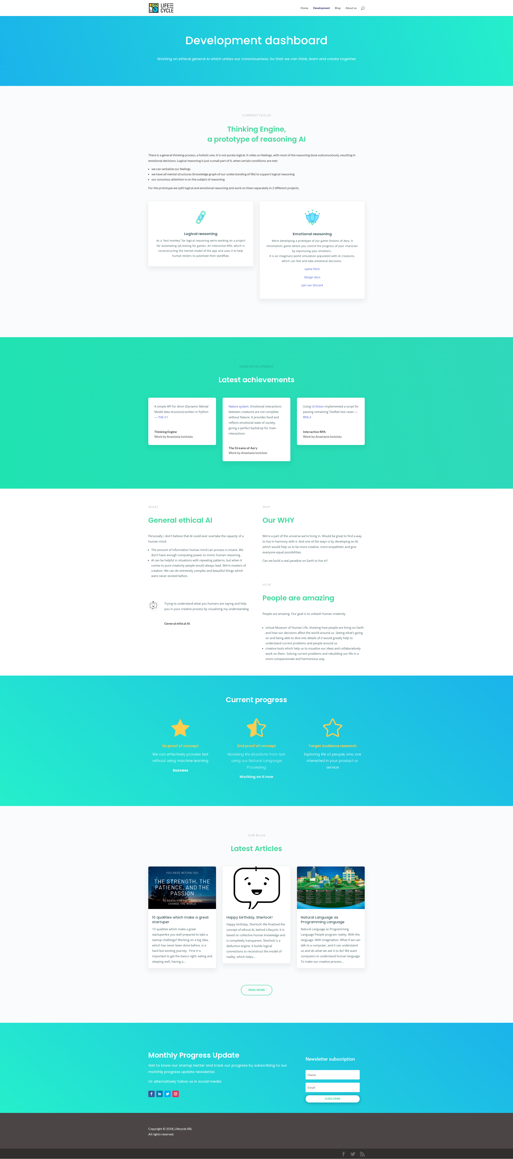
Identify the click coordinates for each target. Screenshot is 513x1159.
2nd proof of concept (256, 745)
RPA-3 (307, 417)
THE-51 (163, 417)
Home (304, 8)
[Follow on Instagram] (175, 1094)
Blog (337, 8)
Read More (256, 990)
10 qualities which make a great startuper (180, 919)
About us (351, 8)
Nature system (239, 406)
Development (321, 8)
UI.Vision (318, 406)
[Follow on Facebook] (151, 1094)
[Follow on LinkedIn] (159, 1094)
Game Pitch (312, 269)
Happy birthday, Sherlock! (249, 917)
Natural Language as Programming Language (322, 919)
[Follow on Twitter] (167, 1094)
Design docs (312, 277)
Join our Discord (312, 285)
